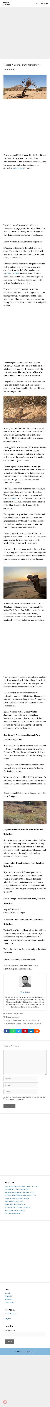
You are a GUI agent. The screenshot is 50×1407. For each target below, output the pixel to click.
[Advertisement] (25, 33)
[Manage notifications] (5, 1402)
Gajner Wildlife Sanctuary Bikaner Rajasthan (22, 1020)
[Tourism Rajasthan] (7, 3)
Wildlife (20, 1013)
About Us (8, 1293)
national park (18, 168)
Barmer (16, 273)
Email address (10, 1330)
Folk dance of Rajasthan (12, 1213)
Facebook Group (10, 1314)
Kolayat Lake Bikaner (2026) (14, 1201)
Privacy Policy (9, 1302)
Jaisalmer (7, 273)
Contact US (8, 1296)
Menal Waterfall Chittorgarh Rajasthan (17, 1207)
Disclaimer (8, 1299)
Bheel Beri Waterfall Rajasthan (15, 1210)
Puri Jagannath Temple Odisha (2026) (17, 1189)
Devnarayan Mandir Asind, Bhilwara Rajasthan (23, 1023)
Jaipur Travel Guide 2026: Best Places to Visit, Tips (22, 1186)
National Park (11, 1013)
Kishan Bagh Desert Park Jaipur (15, 1204)
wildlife (13, 498)
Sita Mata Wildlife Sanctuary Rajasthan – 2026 (20, 1195)
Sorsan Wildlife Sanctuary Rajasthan (17, 1198)
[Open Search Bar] (37, 3)
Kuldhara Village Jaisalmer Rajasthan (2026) (19, 1192)
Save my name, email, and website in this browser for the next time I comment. (25, 1098)
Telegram (8, 1318)
